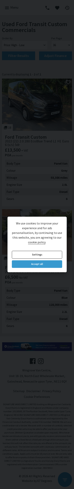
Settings (37, 254)
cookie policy (36, 242)
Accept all (37, 264)
